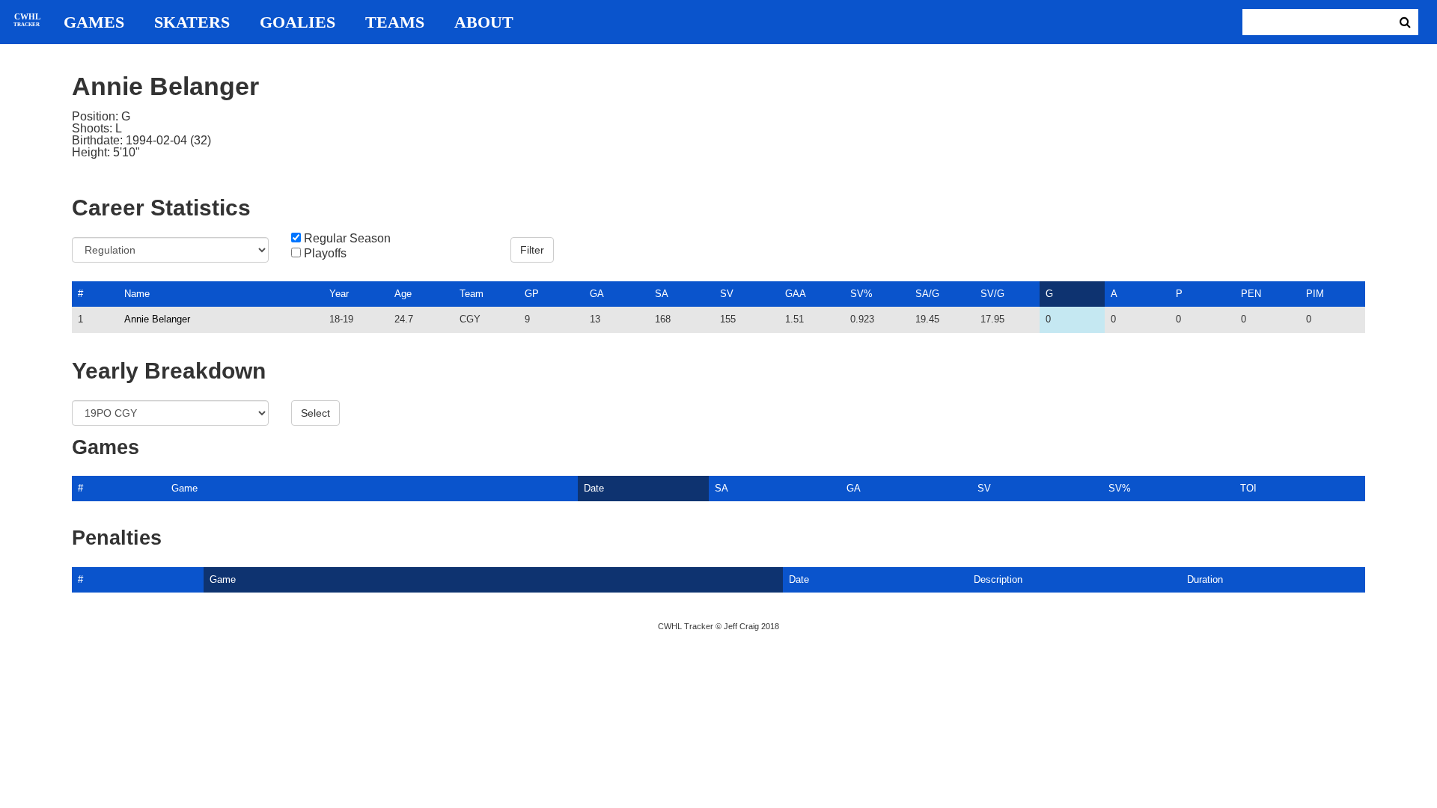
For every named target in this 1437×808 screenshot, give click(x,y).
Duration (1205, 579)
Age (403, 293)
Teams (394, 22)
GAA (795, 293)
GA (597, 293)
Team (471, 293)
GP (532, 293)
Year (339, 293)
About (483, 22)
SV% (861, 293)
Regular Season (347, 239)
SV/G (992, 293)
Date (594, 488)
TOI (1248, 488)
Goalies (297, 22)
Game (184, 488)
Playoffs (325, 254)
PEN (1251, 293)
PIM (1315, 293)
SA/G (927, 293)
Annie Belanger (157, 319)
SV (726, 293)
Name (137, 293)
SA (661, 293)
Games (94, 22)
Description (998, 579)
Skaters (192, 22)
